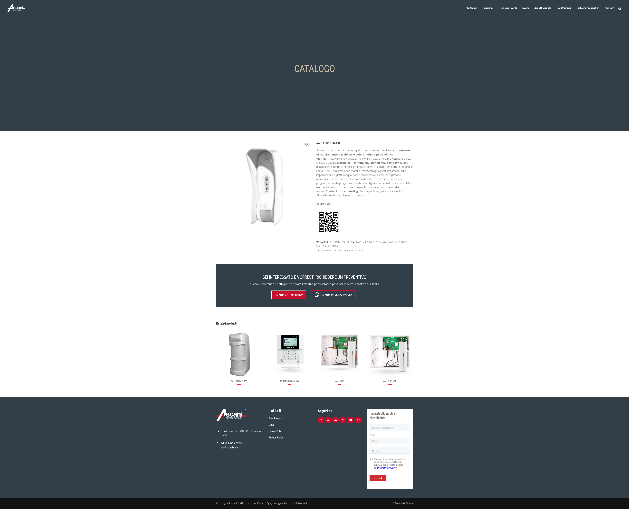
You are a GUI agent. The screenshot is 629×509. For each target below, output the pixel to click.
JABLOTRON (347, 241)
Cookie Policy (276, 431)
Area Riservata (276, 418)
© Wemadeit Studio (402, 503)
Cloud (271, 424)
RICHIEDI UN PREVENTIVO (289, 294)
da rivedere (335, 241)
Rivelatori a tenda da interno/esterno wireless (342, 250)
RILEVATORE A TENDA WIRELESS (370, 241)
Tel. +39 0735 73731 (231, 443)
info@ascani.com (229, 447)
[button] (306, 144)
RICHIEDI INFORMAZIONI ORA (336, 294)
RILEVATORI (333, 246)
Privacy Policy (276, 437)
